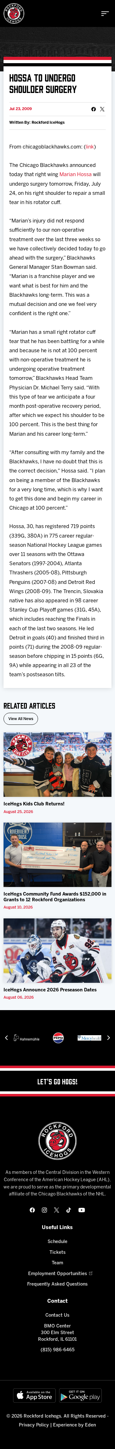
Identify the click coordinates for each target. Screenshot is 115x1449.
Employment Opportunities (57, 1274)
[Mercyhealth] (90, 1037)
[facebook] (32, 1210)
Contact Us (57, 1315)
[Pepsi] (58, 1037)
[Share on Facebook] (93, 109)
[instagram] (44, 1210)
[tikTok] (69, 1210)
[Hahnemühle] (26, 1037)
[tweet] (102, 109)
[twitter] (56, 1210)
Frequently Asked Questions (57, 1284)
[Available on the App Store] (34, 1395)
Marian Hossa (75, 174)
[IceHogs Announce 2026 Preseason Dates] (57, 950)
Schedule (57, 1242)
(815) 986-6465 (57, 1350)
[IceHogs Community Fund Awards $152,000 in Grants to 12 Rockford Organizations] (57, 855)
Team (57, 1263)
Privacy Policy (34, 1425)
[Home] (14, 13)
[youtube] (81, 1210)
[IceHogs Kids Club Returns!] (57, 764)
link (90, 147)
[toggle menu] (105, 13)
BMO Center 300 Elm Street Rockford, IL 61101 (57, 1333)
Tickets (57, 1253)
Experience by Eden (74, 1425)
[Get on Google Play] (80, 1395)
